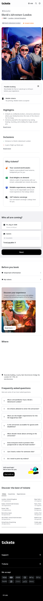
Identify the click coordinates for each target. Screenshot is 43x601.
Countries (11, 494)
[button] (21, 555)
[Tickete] (6, 3)
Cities (4, 494)
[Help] (39, 3)
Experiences (21, 494)
